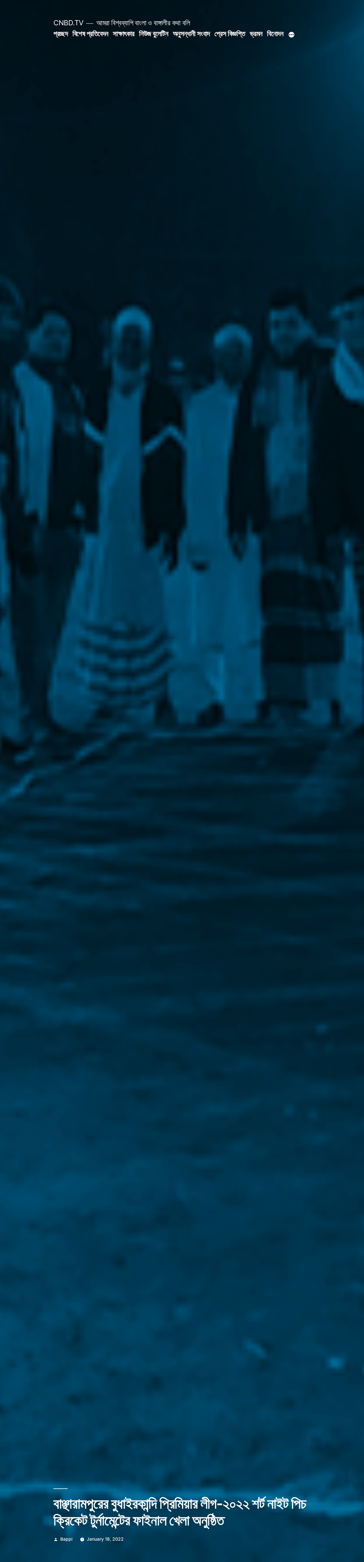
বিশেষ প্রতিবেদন (90, 33)
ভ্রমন (256, 33)
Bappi (66, 1539)
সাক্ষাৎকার (124, 33)
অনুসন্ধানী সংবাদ (191, 33)
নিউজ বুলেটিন (153, 33)
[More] (291, 34)
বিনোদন (275, 33)
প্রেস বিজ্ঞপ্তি (229, 33)
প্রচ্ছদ (60, 33)
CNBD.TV (68, 22)
